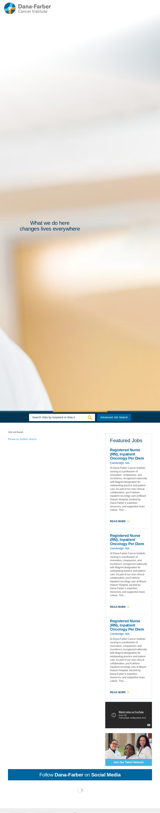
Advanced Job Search (114, 417)
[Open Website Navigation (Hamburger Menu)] (149, 8)
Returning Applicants (128, 8)
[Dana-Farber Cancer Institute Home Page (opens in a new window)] (27, 8)
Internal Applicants (104, 8)
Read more (119, 521)
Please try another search (22, 439)
